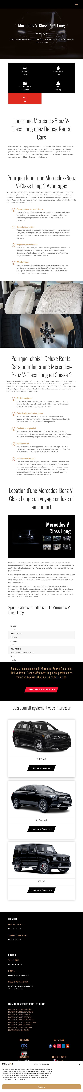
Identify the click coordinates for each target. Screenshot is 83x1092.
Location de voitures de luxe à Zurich (19, 1025)
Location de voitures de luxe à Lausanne (20, 1012)
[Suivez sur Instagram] (59, 1046)
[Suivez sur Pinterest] (54, 1046)
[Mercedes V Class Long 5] (67, 547)
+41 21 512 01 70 (15, 964)
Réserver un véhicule (41, 689)
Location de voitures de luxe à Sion (19, 1014)
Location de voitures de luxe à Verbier (20, 1027)
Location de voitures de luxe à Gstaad (19, 1017)
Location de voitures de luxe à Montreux (20, 1020)
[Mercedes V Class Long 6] (47, 539)
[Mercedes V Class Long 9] (57, 547)
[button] (80, 1064)
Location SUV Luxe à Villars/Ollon (18, 1030)
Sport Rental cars (24, 1060)
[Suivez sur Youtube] (67, 1046)
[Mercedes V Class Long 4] (67, 539)
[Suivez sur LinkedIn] (63, 1046)
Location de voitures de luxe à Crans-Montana (22, 1022)
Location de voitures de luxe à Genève (19, 1009)
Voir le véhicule (41, 768)
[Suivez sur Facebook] (50, 1046)
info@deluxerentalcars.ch (18, 975)
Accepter (41, 1087)
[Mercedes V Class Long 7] (57, 539)
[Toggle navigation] (76, 4)
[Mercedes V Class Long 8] (47, 547)
